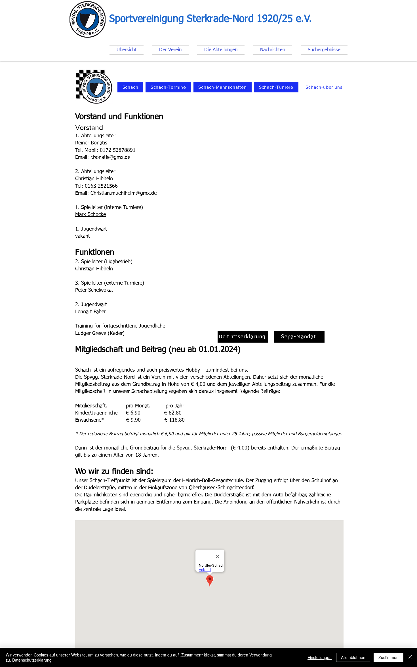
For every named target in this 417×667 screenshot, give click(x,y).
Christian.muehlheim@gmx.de (123, 193)
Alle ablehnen (353, 657)
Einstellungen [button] (320, 657)
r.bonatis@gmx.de (110, 157)
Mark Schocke (90, 214)
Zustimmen (388, 657)
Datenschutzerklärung (32, 660)
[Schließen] (410, 657)
